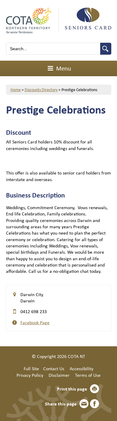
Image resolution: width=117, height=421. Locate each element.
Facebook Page (35, 322)
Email (84, 403)
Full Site (31, 368)
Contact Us (53, 368)
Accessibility (81, 368)
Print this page (72, 388)
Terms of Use (87, 375)
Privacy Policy (29, 375)
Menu (63, 68)
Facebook (94, 403)
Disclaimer (59, 375)
